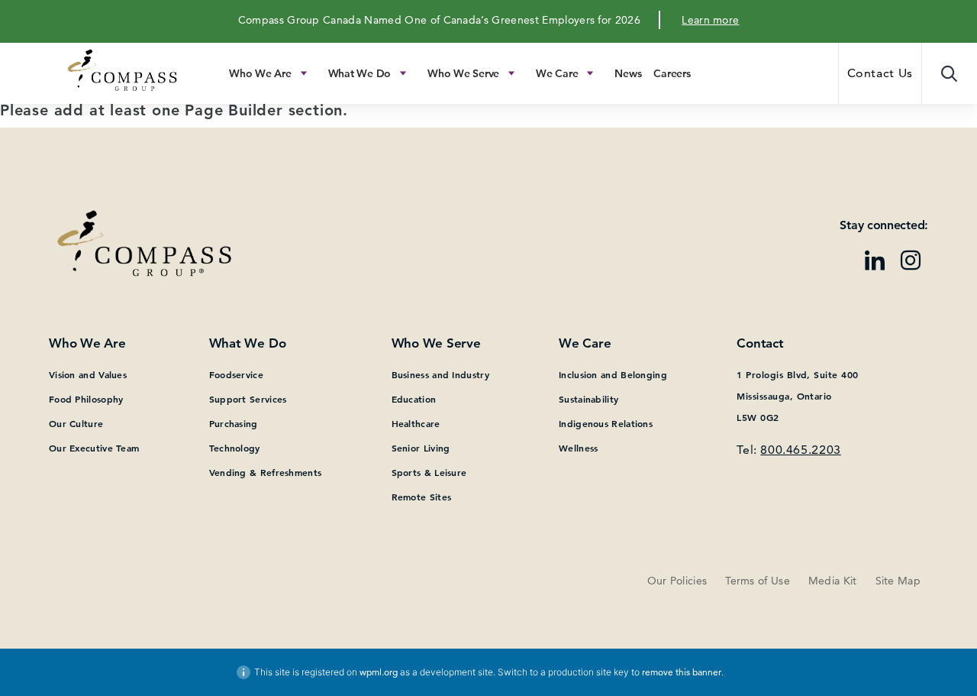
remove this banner (681, 672)
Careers (671, 73)
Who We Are (260, 73)
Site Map (898, 581)
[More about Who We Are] (304, 73)
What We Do (360, 73)
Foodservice (236, 374)
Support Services (248, 399)
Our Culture (76, 423)
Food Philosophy (86, 399)
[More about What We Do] (403, 73)
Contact (760, 343)
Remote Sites (422, 496)
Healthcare (416, 423)
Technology (234, 448)
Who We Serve (463, 73)
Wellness (578, 448)
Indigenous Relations (606, 423)
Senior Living (421, 448)
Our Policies (677, 581)
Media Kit (832, 581)
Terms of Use (757, 581)
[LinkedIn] (874, 262)
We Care (557, 73)
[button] (949, 74)
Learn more (710, 20)
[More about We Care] (590, 73)
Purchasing (233, 423)
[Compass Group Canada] (75, 74)
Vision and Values (88, 374)
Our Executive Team (94, 448)
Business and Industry (440, 374)
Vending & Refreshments (265, 472)
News (627, 73)
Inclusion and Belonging (613, 374)
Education (414, 399)
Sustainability (588, 399)
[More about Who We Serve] (511, 73)
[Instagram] (910, 262)
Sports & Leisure (429, 472)
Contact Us (880, 73)
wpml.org (379, 672)
